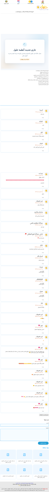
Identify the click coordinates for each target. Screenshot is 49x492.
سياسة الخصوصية (25, 483)
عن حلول (20, 483)
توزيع (18, 3)
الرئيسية (42, 3)
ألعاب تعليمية (6, 3)
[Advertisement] (24, 24)
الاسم (48, 423)
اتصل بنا (17, 483)
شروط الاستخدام (30, 483)
